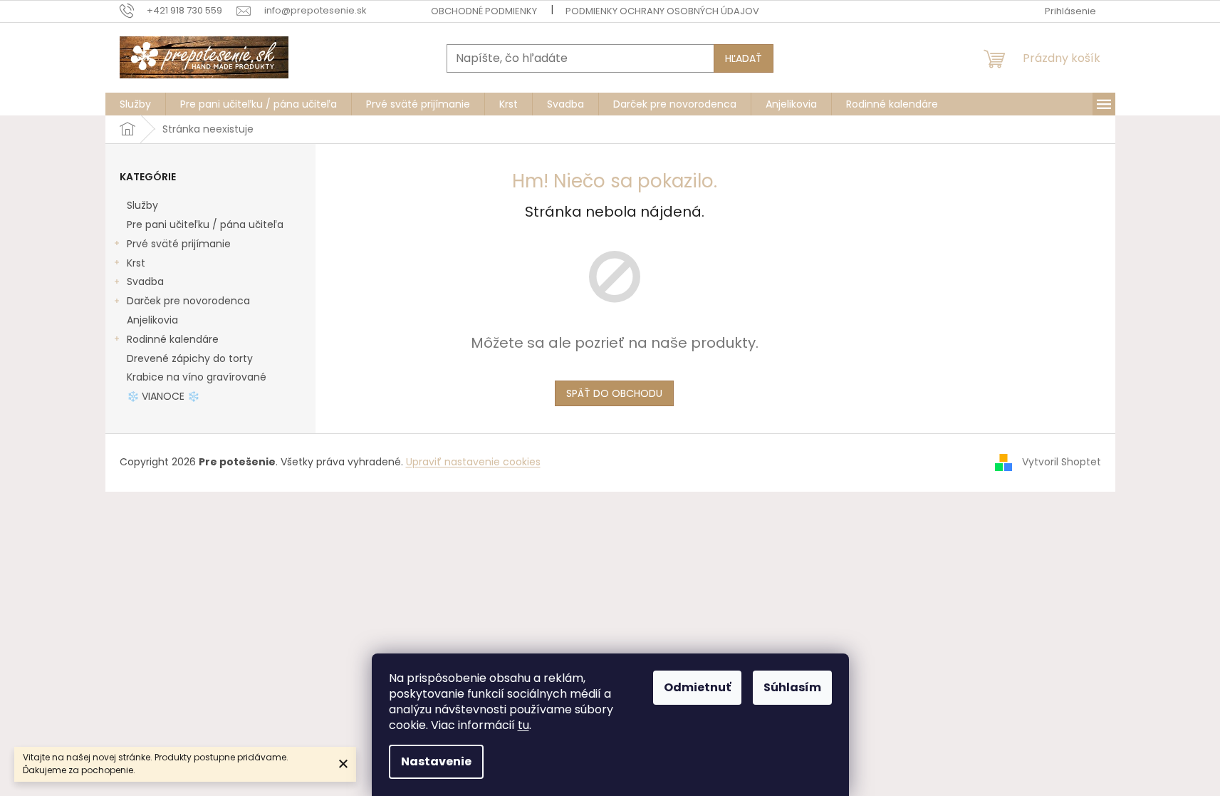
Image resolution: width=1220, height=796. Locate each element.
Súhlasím (792, 687)
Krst (136, 263)
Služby (142, 205)
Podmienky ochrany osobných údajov (662, 11)
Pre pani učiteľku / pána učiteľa (205, 224)
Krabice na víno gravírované (196, 377)
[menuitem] (135, 104)
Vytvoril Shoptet (1061, 462)
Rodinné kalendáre (173, 339)
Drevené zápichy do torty (190, 358)
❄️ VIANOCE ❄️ (163, 396)
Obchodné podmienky (484, 11)
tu (523, 725)
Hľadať (743, 58)
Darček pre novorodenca (188, 301)
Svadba (145, 281)
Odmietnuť (697, 687)
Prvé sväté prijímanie (179, 244)
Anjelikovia (152, 320)
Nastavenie (436, 761)
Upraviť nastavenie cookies (473, 462)
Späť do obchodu (614, 393)
